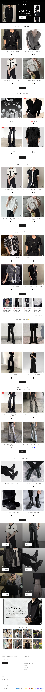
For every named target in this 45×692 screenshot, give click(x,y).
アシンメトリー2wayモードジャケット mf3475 (33, 286)
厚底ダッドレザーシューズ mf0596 (11, 483)
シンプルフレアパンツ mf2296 (11, 374)
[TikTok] (7, 679)
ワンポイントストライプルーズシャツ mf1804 (11, 218)
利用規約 (25, 665)
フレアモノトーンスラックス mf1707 (33, 374)
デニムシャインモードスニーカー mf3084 (11, 512)
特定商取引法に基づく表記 (28, 663)
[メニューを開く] (2, 4)
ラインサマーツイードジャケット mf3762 (11, 286)
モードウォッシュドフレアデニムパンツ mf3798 (12, 444)
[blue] (34, 447)
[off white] (10, 83)
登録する (5, 662)
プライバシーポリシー (28, 661)
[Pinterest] (4, 679)
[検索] (4, 4)
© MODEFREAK (5, 688)
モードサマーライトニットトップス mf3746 (33, 51)
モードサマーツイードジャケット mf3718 (11, 51)
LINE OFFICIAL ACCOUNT (28, 672)
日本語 (8, 685)
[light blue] (32, 447)
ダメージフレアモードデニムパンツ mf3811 (33, 414)
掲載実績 (25, 669)
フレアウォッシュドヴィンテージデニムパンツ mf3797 (33, 444)
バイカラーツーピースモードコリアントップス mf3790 (33, 189)
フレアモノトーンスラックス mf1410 (12, 345)
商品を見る (22, 17)
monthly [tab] (26, 26)
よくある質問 (26, 660)
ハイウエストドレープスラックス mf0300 (33, 345)
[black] (11, 54)
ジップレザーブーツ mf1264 (33, 512)
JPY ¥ (4, 685)
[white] (34, 152)
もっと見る (22, 87)
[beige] (32, 83)
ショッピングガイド (27, 658)
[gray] (34, 54)
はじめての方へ (26, 656)
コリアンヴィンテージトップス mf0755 (11, 80)
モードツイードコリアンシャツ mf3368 (33, 80)
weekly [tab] (18, 26)
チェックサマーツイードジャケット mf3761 (11, 257)
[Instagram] (2, 679)
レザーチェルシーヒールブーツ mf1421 (33, 483)
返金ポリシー (26, 667)
